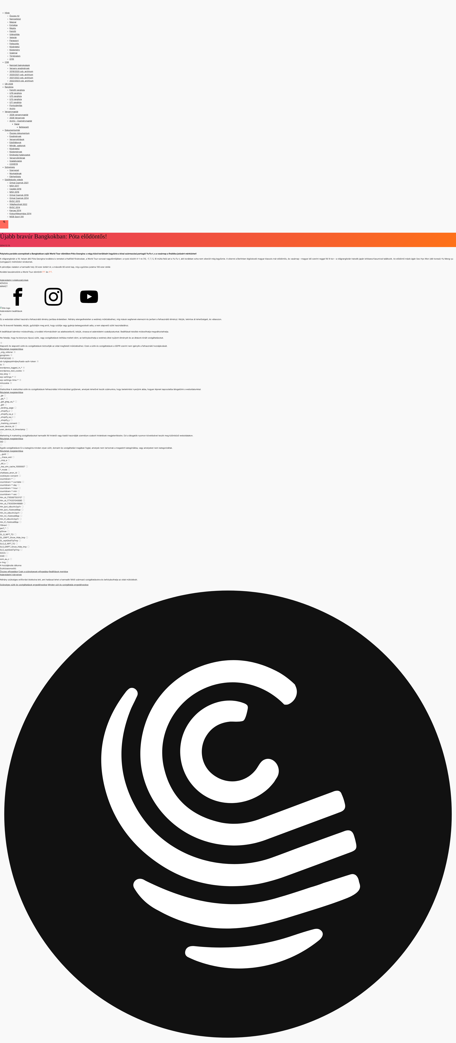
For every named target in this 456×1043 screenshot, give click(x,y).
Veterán (13, 37)
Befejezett (24, 127)
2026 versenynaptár (19, 115)
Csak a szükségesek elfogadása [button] (33, 571)
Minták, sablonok (17, 145)
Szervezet (14, 170)
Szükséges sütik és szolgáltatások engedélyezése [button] (23, 585)
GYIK (12, 59)
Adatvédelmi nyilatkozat (11, 280)
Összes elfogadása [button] (9, 571)
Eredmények (15, 136)
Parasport (14, 40)
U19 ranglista (16, 93)
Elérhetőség (15, 176)
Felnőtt (13, 31)
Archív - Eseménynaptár (21, 121)
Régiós (13, 28)
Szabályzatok (16, 161)
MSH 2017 (14, 186)
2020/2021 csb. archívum (21, 74)
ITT (44, 272)
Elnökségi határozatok (20, 155)
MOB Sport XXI (17, 216)
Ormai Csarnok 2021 (19, 183)
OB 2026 (9, 84)
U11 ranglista (15, 102)
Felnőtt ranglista (17, 90)
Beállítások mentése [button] (58, 571)
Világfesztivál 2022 (18, 204)
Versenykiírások (17, 139)
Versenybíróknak (17, 158)
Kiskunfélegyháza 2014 (20, 213)
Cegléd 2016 (15, 189)
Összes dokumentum (20, 133)
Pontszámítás (16, 105)
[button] (228, 814)
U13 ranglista (16, 99)
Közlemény (15, 50)
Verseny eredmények (19, 68)
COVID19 (14, 164)
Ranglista (9, 87)
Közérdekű (14, 47)
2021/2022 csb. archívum (21, 78)
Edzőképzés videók (14, 179)
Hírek (7, 13)
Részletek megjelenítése (11, 349)
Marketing (4, 435)
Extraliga (13, 25)
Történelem (15, 56)
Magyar (13, 22)
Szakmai (13, 53)
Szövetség (10, 167)
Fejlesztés (14, 43)
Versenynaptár (11, 111)
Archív (12, 108)
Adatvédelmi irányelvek (11, 574)
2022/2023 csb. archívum (21, 81)
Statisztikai (5, 389)
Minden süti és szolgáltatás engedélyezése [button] (68, 585)
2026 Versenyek (17, 118)
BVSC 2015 (15, 201)
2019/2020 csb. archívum (21, 71)
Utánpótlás (15, 34)
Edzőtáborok (15, 142)
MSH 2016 (14, 192)
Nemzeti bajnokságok (20, 65)
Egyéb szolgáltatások (10, 448)
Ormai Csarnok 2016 (19, 195)
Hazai (16, 124)
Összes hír (14, 16)
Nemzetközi (15, 19)
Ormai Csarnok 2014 (19, 198)
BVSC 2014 (15, 207)
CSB (7, 62)
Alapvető (4, 346)
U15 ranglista (16, 96)
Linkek (25, 280)
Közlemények (16, 152)
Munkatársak (15, 173)
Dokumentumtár (12, 130)
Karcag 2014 (15, 210)
